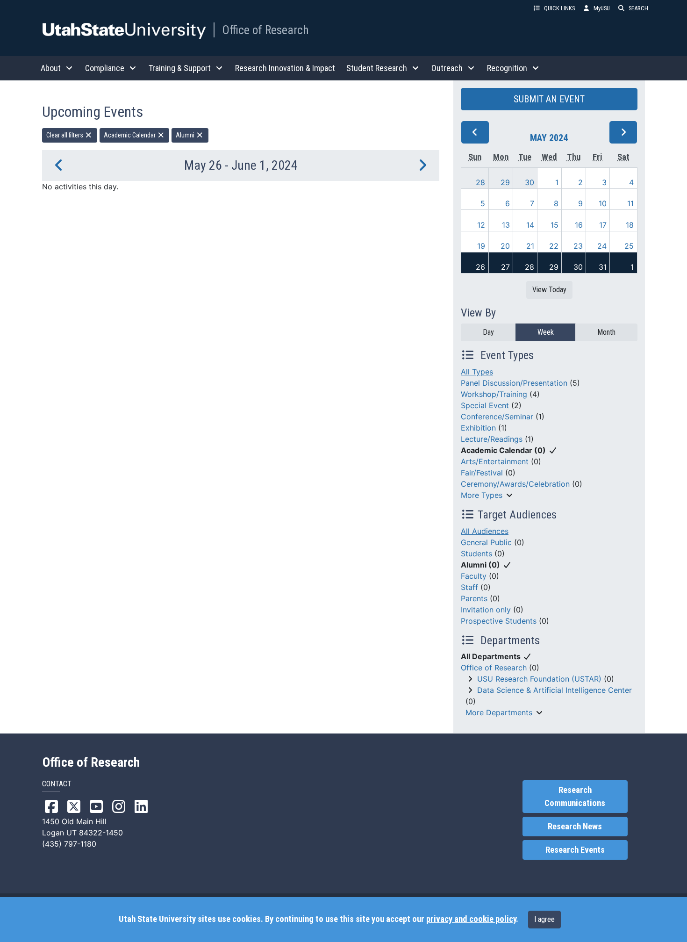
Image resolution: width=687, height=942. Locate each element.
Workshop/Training (494, 394)
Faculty (474, 576)
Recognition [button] (507, 68)
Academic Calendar (130, 135)
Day (488, 332)
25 (629, 246)
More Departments (498, 712)
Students (476, 553)
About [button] (51, 68)
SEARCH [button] (638, 8)
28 (480, 182)
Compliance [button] (104, 68)
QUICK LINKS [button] (559, 8)
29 (505, 182)
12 (481, 225)
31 (603, 267)
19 (481, 246)
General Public (486, 542)
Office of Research (265, 30)
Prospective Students (499, 621)
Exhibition (478, 427)
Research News (575, 826)
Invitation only (486, 609)
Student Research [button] (376, 68)
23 (578, 246)
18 (630, 225)
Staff (469, 587)
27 (505, 267)
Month (606, 332)
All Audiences (484, 531)
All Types (477, 371)
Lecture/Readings (491, 439)
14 (530, 225)
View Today (549, 289)
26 (480, 267)
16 (579, 225)
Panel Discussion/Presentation (514, 383)
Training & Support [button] (180, 68)
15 (554, 225)
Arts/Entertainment (495, 461)
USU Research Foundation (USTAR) (539, 678)
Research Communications (574, 796)
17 (603, 225)
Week (545, 332)
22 (553, 246)
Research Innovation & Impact (285, 68)
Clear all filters (65, 135)
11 (630, 203)
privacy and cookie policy (471, 919)
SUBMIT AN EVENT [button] (549, 99)
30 (529, 182)
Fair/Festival (482, 472)
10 (603, 203)
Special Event (485, 405)
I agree (544, 919)
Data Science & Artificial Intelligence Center (554, 690)
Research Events (575, 850)
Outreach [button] (447, 68)
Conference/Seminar (497, 416)
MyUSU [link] (602, 8)
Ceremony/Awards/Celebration (515, 484)
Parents (474, 598)
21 (530, 246)
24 (602, 246)
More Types (481, 495)
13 (506, 225)
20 (505, 246)
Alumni (186, 135)
